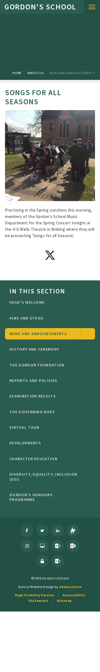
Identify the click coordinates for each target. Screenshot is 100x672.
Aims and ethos (26, 318)
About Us (35, 73)
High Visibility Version (34, 595)
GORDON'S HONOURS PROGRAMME (30, 497)
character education (33, 458)
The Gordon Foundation (36, 364)
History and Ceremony (34, 349)
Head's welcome (26, 302)
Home (17, 73)
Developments (25, 442)
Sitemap (64, 601)
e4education (70, 587)
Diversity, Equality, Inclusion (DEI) (43, 477)
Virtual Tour (24, 427)
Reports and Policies (33, 380)
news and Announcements (72, 73)
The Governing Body (32, 411)
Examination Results (32, 396)
